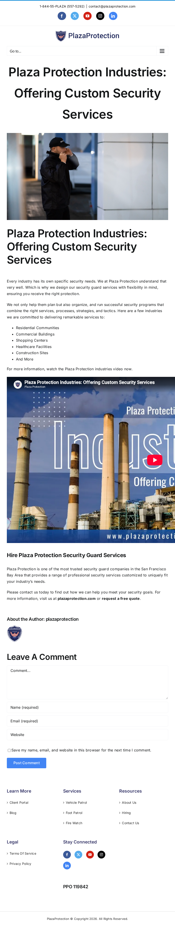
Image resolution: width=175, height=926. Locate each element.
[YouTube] (90, 854)
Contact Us (130, 823)
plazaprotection (62, 619)
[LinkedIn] (67, 865)
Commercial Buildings (35, 334)
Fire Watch (74, 823)
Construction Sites (32, 352)
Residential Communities (37, 327)
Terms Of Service (23, 853)
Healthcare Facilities (33, 346)
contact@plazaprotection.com (112, 6)
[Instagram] (101, 854)
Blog (13, 813)
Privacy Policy (20, 864)
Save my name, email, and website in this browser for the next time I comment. (81, 750)
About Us (129, 802)
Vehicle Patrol (76, 802)
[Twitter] (78, 854)
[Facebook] (67, 854)
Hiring (126, 813)
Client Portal (19, 802)
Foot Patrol (74, 813)
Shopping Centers (32, 340)
